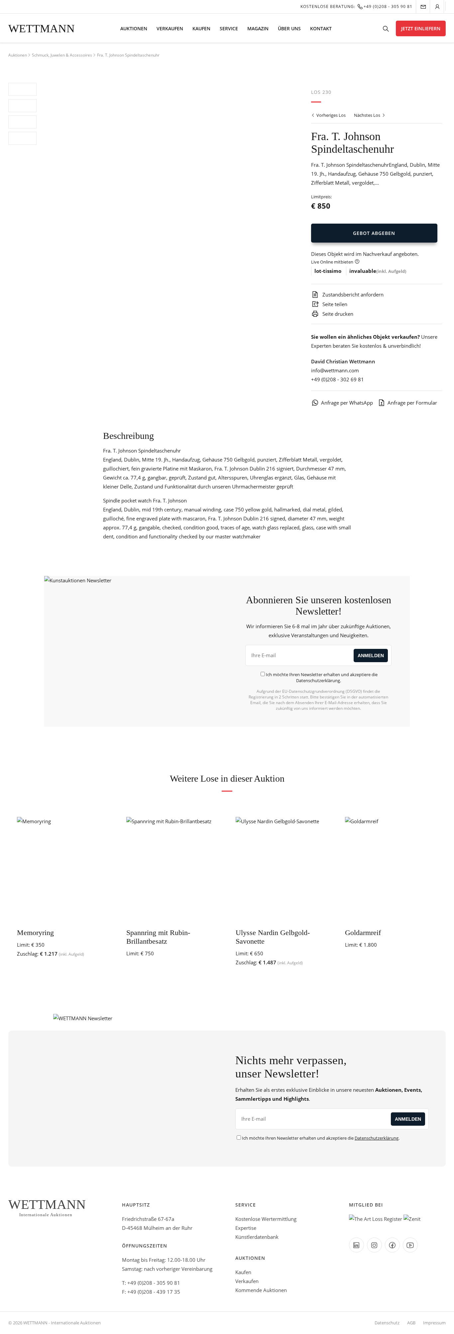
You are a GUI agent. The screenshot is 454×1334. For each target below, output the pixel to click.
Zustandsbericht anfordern (352, 294)
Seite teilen (334, 304)
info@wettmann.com (335, 370)
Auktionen (133, 28)
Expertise (245, 1228)
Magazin (258, 28)
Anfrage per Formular (412, 402)
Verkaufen (170, 28)
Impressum (434, 1323)
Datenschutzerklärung (318, 680)
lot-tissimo (327, 271)
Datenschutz (387, 1323)
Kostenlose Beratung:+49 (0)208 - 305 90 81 (356, 6)
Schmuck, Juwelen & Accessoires (62, 55)
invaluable (362, 271)
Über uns (289, 28)
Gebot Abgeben (374, 233)
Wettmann (41, 28)
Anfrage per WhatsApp (347, 402)
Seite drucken (337, 313)
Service (229, 28)
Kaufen (201, 28)
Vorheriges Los (330, 115)
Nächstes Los (367, 115)
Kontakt (321, 28)
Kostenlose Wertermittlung (265, 1219)
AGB (411, 1323)
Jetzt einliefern (420, 28)
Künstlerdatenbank (257, 1237)
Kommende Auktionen (261, 1290)
